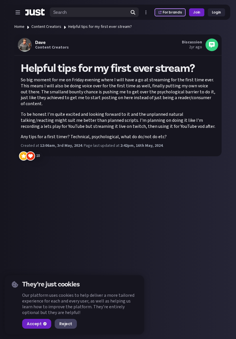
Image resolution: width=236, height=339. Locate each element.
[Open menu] (18, 12)
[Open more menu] (146, 12)
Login (216, 12)
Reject (65, 324)
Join (196, 12)
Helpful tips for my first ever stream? (100, 27)
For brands (172, 12)
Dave (40, 42)
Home (19, 27)
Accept (34, 324)
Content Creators (46, 27)
